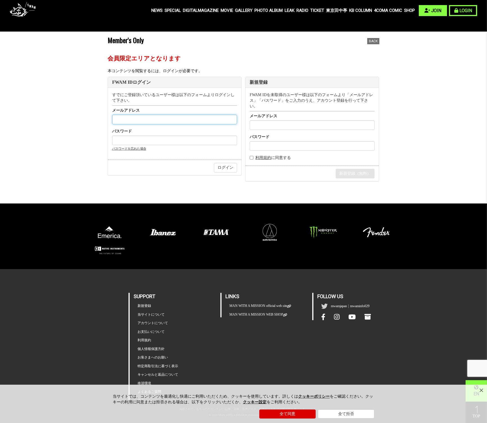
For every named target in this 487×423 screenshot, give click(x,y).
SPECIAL (173, 10)
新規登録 (144, 306)
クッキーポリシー (314, 396)
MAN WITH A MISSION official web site (258, 306)
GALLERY (244, 10)
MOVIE (227, 10)
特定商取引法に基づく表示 (158, 366)
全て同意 (287, 414)
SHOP (409, 10)
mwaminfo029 (359, 306)
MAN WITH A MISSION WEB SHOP (256, 314)
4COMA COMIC (388, 10)
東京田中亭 (336, 10)
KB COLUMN (360, 10)
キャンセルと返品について (158, 375)
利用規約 (263, 158)
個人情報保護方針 (151, 349)
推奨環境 (144, 383)
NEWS (157, 10)
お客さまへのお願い (153, 357)
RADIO (302, 10)
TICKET (317, 10)
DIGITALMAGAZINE (201, 10)
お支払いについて (151, 332)
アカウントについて (153, 323)
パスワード (122, 131)
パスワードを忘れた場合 (129, 148)
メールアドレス (126, 110)
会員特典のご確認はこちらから (351, 190)
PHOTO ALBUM (268, 10)
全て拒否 (346, 414)
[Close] (481, 390)
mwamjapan (339, 306)
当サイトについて (151, 314)
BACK (373, 41)
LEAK (290, 10)
